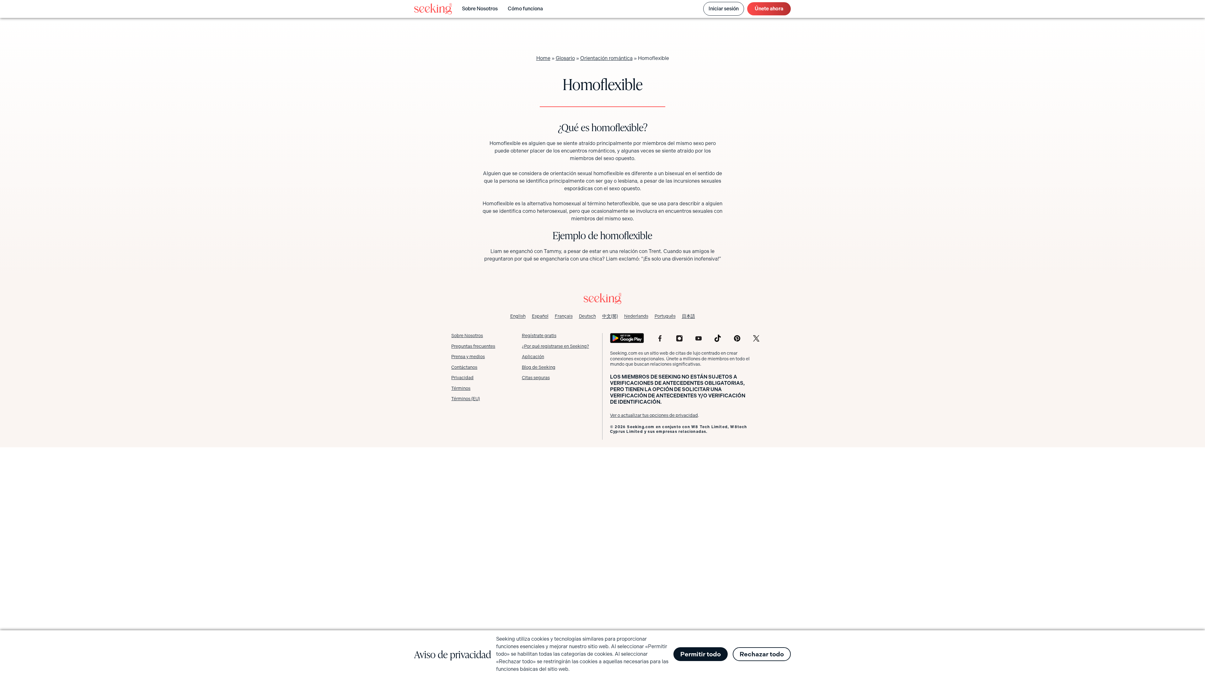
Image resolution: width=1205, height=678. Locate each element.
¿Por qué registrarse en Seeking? (555, 346)
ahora (769, 9)
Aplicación (533, 356)
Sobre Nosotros (480, 9)
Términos (460, 388)
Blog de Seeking (538, 367)
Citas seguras (536, 377)
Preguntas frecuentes (473, 346)
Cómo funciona (525, 9)
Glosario (565, 58)
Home (543, 58)
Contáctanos (464, 367)
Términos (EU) (465, 398)
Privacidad (462, 377)
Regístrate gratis (539, 335)
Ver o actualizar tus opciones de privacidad (654, 415)
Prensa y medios (468, 356)
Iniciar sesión (724, 9)
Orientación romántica (606, 58)
